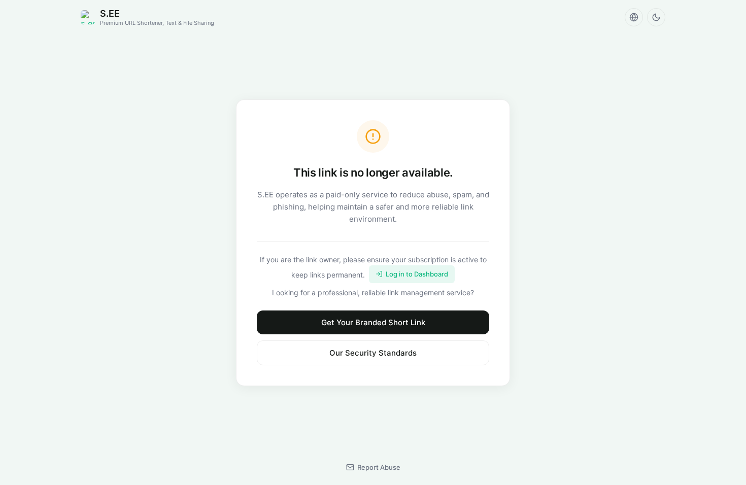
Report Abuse (378, 467)
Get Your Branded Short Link (373, 322)
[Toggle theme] (656, 17)
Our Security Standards (373, 353)
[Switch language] (634, 17)
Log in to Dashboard (417, 274)
